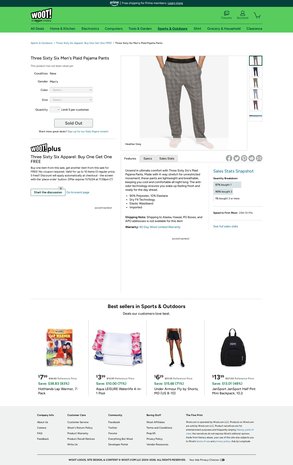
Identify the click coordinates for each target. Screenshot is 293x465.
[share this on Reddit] (251, 158)
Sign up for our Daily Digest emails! (88, 131)
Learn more (175, 3)
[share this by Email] (259, 158)
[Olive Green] (255, 83)
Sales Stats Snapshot (233, 171)
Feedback (43, 438)
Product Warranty (77, 433)
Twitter (112, 427)
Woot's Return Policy (79, 427)
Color (44, 90)
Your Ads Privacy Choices (204, 459)
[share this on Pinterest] (244, 158)
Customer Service (78, 422)
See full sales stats (225, 226)
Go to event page (77, 192)
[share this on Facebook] (229, 158)
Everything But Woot (120, 438)
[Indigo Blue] (255, 72)
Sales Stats (166, 158)
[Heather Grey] (255, 61)
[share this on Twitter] (236, 158)
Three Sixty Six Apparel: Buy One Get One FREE (84, 43)
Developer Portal (118, 444)
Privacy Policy (154, 438)
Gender (43, 81)
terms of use (203, 441)
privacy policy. (223, 441)
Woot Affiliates (155, 422)
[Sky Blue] (255, 94)
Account (242, 18)
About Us (42, 422)
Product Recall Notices (81, 438)
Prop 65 (151, 433)
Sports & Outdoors (42, 43)
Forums (226, 18)
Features (130, 158)
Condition (41, 73)
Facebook (114, 422)
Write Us (72, 444)
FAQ (39, 433)
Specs (147, 158)
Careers (41, 427)
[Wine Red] (255, 105)
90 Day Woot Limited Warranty (160, 227)
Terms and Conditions (159, 427)
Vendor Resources (157, 444)
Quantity (41, 110)
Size (45, 100)
